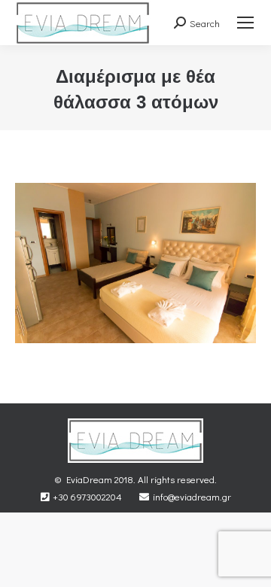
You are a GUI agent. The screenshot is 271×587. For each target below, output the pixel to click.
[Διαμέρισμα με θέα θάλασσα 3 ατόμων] (135, 263)
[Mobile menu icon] (245, 22)
